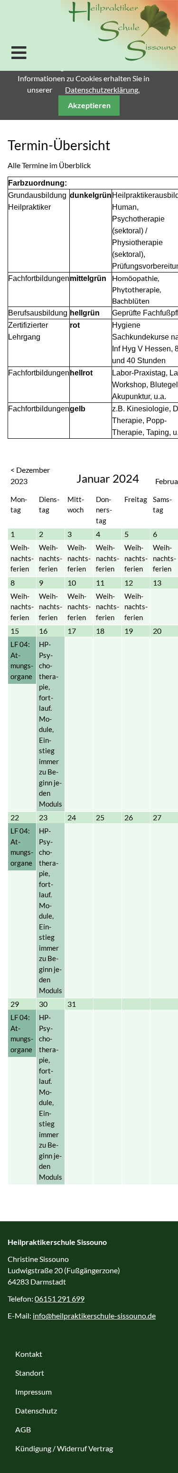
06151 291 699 (59, 1298)
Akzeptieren (89, 105)
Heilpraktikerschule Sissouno (119, 35)
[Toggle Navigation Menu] (19, 52)
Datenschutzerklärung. (102, 89)
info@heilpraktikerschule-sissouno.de (94, 1315)
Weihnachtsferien (22, 558)
